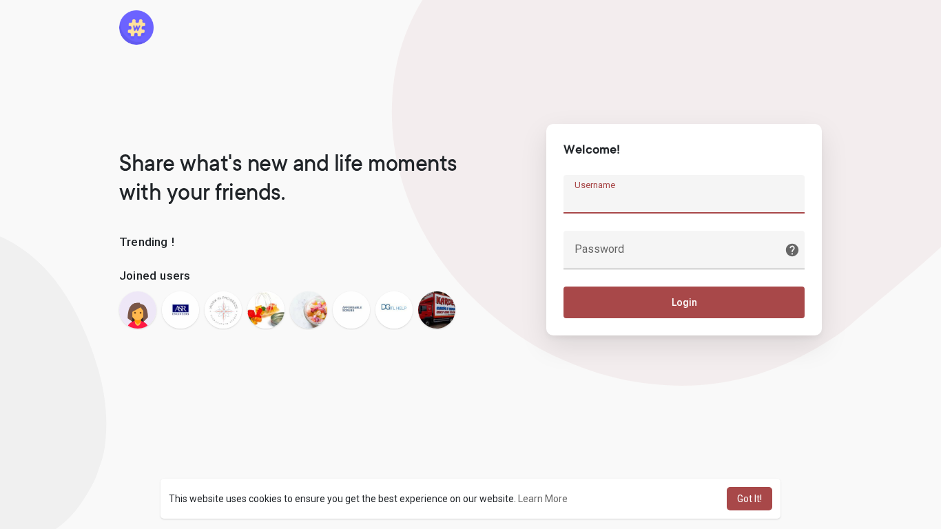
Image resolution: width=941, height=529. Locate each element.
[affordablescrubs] (351, 310)
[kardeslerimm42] (436, 310)
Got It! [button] (749, 498)
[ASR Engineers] (180, 310)
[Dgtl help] (394, 310)
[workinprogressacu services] (223, 310)
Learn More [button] (543, 498)
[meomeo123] (137, 310)
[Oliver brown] (308, 310)
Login (684, 302)
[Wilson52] (266, 310)
